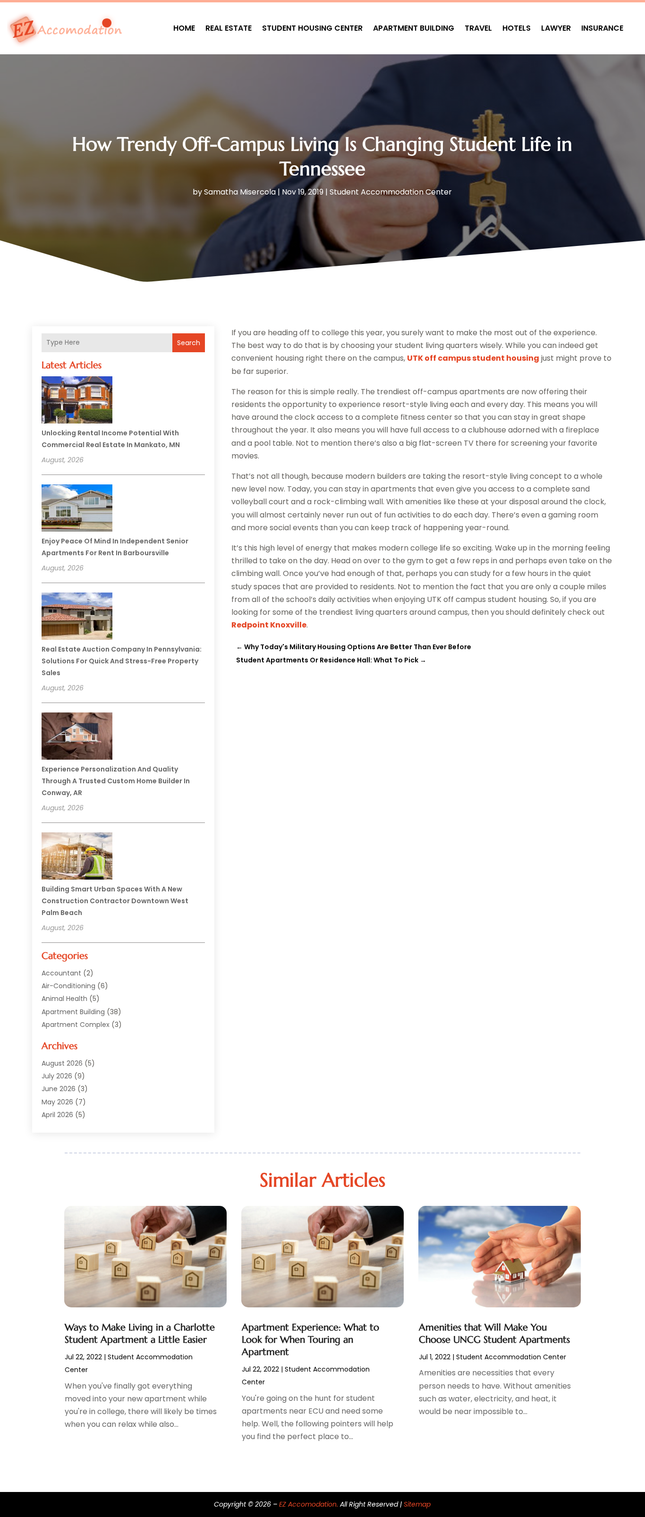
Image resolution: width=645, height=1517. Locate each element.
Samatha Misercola (240, 191)
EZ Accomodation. (308, 1504)
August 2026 (62, 1063)
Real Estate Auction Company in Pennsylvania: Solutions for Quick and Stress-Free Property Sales (122, 661)
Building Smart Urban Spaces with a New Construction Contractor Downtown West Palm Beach (115, 900)
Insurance (602, 28)
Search (188, 342)
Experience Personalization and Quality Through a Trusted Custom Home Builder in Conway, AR (116, 780)
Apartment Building (413, 28)
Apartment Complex (76, 1024)
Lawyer (556, 28)
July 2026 (57, 1076)
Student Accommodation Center (391, 191)
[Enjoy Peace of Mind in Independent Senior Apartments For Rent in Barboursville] (77, 509)
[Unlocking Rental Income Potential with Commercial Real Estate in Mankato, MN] (77, 401)
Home (184, 28)
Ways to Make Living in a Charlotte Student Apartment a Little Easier (140, 1334)
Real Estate (228, 28)
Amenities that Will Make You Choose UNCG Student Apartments (494, 1334)
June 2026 (59, 1088)
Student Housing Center (312, 28)
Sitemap (417, 1504)
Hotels (516, 28)
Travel (478, 28)
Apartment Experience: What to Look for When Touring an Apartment (310, 1340)
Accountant (61, 973)
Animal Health (64, 998)
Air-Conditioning (68, 986)
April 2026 (57, 1114)
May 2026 (57, 1102)
